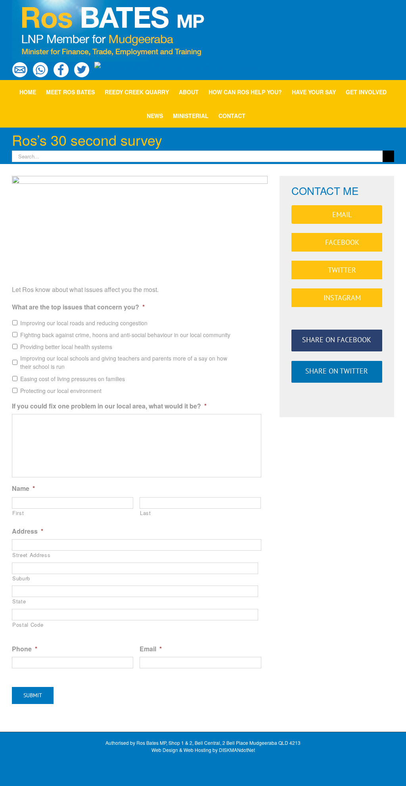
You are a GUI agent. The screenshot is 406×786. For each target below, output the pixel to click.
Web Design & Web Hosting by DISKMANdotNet (203, 749)
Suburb (21, 578)
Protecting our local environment (61, 391)
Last (145, 513)
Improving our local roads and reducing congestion (83, 323)
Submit (32, 695)
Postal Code (27, 624)
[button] (257, 116)
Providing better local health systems (66, 347)
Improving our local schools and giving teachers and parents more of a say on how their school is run (123, 362)
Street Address (31, 555)
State (19, 601)
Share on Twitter (336, 371)
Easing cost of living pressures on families (72, 379)
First (18, 513)
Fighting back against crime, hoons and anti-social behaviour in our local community (125, 335)
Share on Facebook (336, 339)
